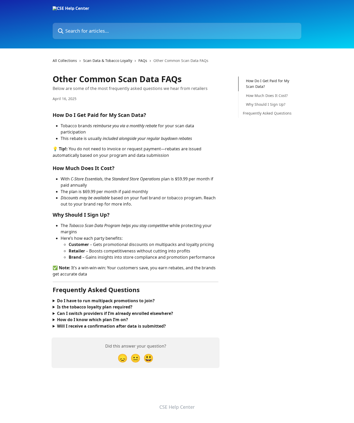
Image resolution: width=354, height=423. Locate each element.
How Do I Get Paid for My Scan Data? (267, 83)
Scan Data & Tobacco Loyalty (107, 60)
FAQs (142, 60)
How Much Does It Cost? (267, 95)
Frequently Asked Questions (267, 113)
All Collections (65, 60)
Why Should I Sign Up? (265, 104)
